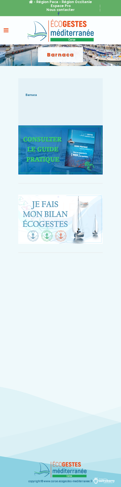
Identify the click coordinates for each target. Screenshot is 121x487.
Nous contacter (60, 10)
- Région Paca (46, 2)
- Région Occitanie (75, 2)
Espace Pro (61, 6)
